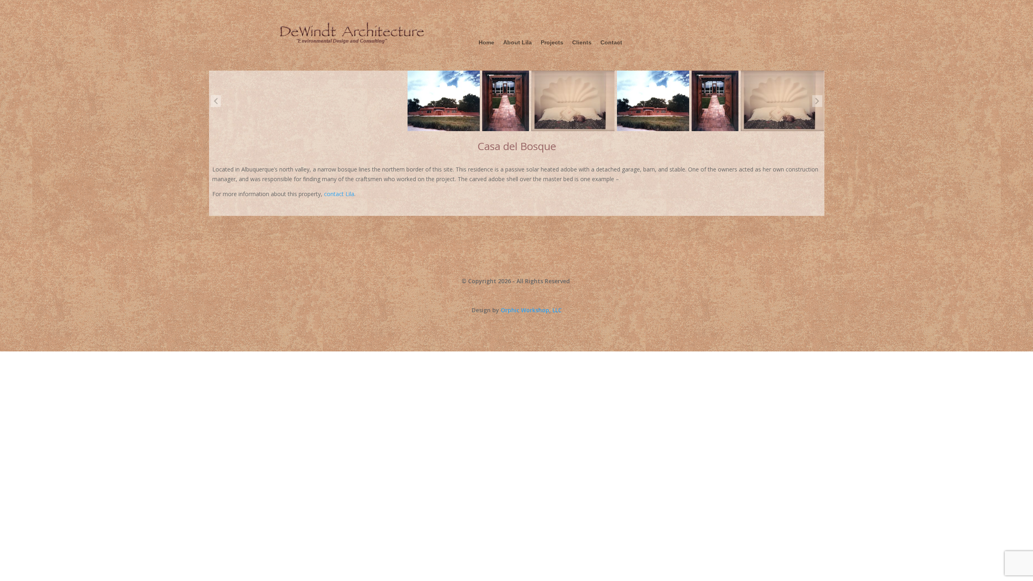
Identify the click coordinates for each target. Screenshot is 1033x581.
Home (486, 43)
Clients (582, 43)
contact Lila (339, 194)
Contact (611, 43)
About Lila (517, 43)
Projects (552, 43)
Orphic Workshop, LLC (531, 310)
